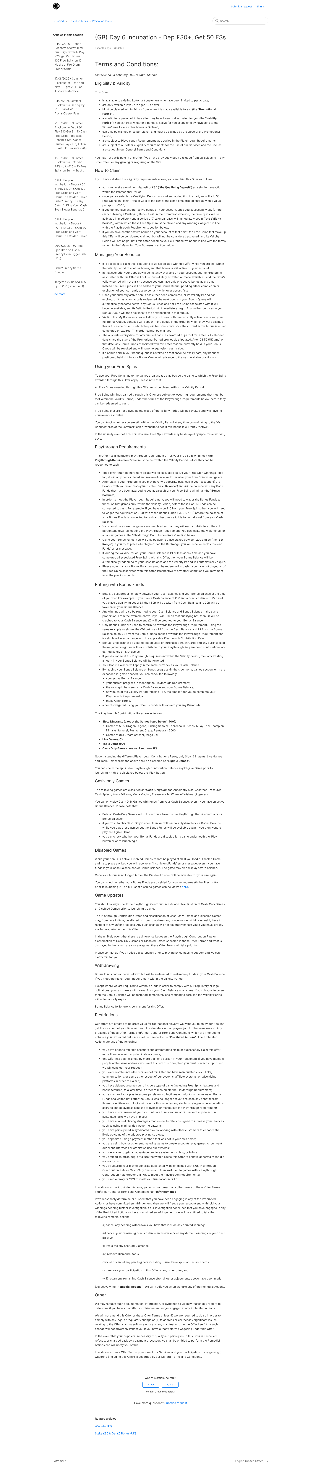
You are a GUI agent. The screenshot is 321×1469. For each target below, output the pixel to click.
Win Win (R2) (103, 1426)
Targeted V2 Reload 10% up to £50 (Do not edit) (70, 284)
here (185, 887)
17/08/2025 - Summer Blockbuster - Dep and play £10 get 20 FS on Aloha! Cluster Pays (69, 85)
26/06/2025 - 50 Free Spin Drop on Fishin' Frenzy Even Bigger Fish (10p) (70, 252)
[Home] (56, 8)
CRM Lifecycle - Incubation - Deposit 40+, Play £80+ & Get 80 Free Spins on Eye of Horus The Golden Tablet (71, 228)
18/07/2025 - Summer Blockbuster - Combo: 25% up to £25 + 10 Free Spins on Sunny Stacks (70, 164)
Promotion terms (78, 21)
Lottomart (58, 21)
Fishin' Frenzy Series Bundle (68, 270)
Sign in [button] (260, 6)
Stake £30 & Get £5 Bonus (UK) (115, 1433)
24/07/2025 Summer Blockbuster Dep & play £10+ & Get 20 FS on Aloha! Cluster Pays (70, 107)
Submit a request (241, 6)
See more (59, 294)
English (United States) (250, 1461)
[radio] (150, 1384)
